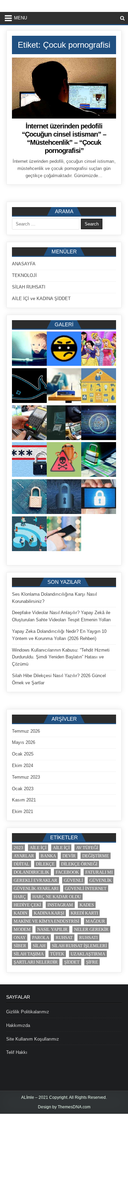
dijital (21, 864)
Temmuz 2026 (26, 731)
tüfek (57, 953)
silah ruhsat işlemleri (79, 945)
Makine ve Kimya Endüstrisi (46, 921)
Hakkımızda (18, 1025)
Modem (22, 929)
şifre (92, 962)
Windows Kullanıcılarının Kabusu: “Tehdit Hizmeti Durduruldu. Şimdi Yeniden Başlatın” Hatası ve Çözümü (61, 657)
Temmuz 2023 (26, 777)
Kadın (20, 913)
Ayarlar (24, 855)
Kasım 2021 (24, 799)
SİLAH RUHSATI (28, 287)
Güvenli (73, 880)
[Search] (122, 18)
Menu (20, 17)
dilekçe (45, 864)
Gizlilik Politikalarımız (27, 1011)
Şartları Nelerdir (36, 962)
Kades (87, 904)
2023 (18, 847)
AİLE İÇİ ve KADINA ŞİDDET (41, 298)
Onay (20, 937)
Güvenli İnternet (85, 888)
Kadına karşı (49, 913)
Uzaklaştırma (88, 953)
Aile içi (38, 847)
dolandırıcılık (31, 872)
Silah (39, 945)
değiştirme (95, 855)
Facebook (67, 872)
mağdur (95, 921)
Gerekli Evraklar (35, 880)
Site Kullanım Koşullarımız (32, 1039)
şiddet (72, 962)
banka (48, 855)
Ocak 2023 (22, 788)
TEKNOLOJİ (24, 275)
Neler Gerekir (91, 929)
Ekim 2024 (22, 765)
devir (69, 855)
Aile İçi (61, 847)
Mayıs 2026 (23, 742)
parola (40, 937)
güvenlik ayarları (36, 888)
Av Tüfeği (87, 847)
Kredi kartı (84, 913)
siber (20, 945)
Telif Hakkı (16, 1052)
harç (20, 896)
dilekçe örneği (79, 864)
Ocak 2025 (22, 753)
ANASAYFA (23, 263)
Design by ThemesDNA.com (64, 1107)
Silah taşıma (29, 953)
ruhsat (64, 937)
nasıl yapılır (52, 929)
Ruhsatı (88, 937)
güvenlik (100, 880)
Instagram (60, 904)
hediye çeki (27, 904)
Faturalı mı (99, 872)
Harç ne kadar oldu (56, 896)
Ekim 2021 (22, 811)
